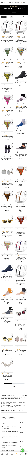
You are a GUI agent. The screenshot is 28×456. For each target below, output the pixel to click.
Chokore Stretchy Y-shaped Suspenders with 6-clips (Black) (21, 282)
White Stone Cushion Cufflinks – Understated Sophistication (7, 184)
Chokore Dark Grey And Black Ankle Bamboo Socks (21, 156)
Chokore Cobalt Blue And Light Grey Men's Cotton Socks (20, 132)
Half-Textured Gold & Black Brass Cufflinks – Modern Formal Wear (7, 352)
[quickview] (10, 34)
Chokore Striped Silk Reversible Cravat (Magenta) (7, 113)
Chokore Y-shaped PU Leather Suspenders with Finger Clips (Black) (7, 39)
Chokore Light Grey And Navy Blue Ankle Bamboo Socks (7, 320)
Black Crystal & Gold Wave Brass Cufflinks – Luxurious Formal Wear (7, 234)
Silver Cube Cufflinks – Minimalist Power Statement (7, 377)
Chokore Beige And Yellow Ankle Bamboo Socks (20, 301)
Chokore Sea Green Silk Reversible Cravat (7, 64)
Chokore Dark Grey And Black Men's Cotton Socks (7, 160)
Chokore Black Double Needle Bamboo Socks (20, 83)
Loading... (14, 386)
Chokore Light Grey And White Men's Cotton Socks (21, 109)
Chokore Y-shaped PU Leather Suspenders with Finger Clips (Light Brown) (21, 208)
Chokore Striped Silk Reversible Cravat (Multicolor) (7, 257)
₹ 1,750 (21, 418)
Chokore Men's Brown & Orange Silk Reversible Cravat (7, 208)
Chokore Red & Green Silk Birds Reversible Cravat (20, 183)
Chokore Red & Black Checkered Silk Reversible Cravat (21, 232)
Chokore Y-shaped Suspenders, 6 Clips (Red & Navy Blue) (21, 259)
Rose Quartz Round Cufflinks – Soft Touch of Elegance (20, 352)
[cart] (26, 2)
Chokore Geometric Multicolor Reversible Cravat (20, 65)
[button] (2, 2)
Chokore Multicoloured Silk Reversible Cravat (7, 137)
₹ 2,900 (22, 422)
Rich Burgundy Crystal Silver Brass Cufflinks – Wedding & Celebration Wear (21, 326)
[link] (9, 17)
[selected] (4, 34)
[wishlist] (24, 2)
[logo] (13, 2)
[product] (7, 26)
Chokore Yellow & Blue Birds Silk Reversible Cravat (7, 88)
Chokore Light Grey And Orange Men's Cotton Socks (7, 301)
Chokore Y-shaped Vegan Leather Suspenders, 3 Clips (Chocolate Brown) (21, 39)
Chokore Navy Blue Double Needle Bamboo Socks (7, 278)
